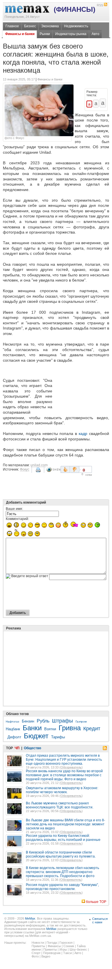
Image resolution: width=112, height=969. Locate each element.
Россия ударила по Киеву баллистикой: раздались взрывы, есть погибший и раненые (63, 838)
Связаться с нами (100, 920)
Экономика (50, 26)
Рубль (43, 720)
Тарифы (58, 737)
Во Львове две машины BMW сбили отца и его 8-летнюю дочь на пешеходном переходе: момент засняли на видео (65, 824)
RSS (100, 5)
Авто (95, 34)
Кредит (91, 728)
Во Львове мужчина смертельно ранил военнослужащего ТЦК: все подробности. (59, 805)
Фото (35, 956)
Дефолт (14, 737)
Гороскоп (66, 942)
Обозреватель (71, 767)
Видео (45, 956)
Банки (32, 728)
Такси (67, 953)
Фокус (24, 469)
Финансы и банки (19, 34)
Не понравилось (75, 469)
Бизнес (30, 26)
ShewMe (53, 469)
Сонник (68, 946)
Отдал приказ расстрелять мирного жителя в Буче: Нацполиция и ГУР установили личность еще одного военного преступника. (64, 760)
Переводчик (52, 953)
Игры (63, 949)
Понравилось (65, 469)
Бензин (28, 721)
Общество (32, 748)
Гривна (70, 728)
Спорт (36, 953)
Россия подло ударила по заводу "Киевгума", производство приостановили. (62, 887)
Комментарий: (17, 519)
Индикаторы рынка (70, 34)
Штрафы (62, 721)
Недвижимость (76, 26)
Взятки (50, 729)
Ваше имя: (14, 509)
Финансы (54, 946)
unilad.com (39, 465)
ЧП (17, 748)
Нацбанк (13, 729)
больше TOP (96, 902)
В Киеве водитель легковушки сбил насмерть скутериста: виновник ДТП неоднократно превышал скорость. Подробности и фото (62, 872)
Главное (12, 26)
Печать (38, 472)
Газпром (81, 721)
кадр (83, 433)
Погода (52, 942)
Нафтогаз (12, 721)
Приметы (38, 946)
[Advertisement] (82, 389)
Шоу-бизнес (78, 949)
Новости (38, 942)
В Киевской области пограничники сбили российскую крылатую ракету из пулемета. (61, 854)
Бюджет (36, 736)
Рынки (45, 34)
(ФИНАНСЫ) (74, 9)
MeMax (30, 918)
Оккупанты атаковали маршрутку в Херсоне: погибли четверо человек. (62, 790)
